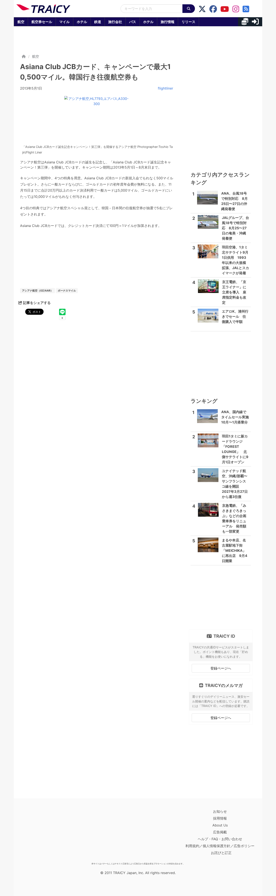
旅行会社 (115, 22)
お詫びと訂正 (221, 853)
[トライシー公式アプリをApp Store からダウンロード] (41, 834)
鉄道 (97, 22)
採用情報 (220, 818)
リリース (188, 22)
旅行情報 (167, 22)
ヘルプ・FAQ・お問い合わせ (220, 839)
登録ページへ (220, 668)
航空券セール (41, 22)
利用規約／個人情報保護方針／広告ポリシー (219, 846)
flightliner (165, 88)
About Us (220, 825)
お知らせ (220, 811)
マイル (64, 22)
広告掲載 (220, 832)
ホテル (82, 22)
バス (132, 22)
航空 (20, 22)
